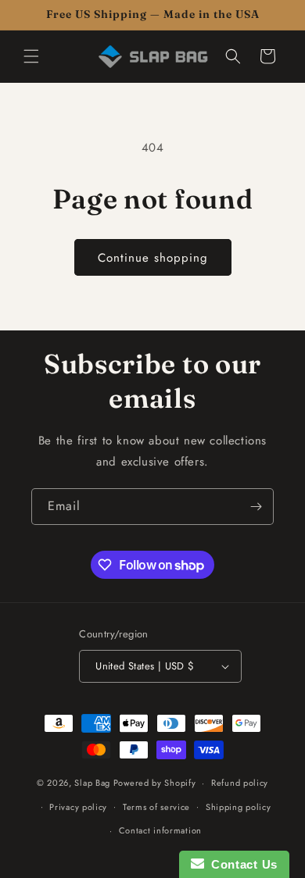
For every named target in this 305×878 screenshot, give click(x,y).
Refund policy (239, 782)
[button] (31, 56)
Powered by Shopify (154, 782)
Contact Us (241, 864)
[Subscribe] (256, 506)
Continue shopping (153, 257)
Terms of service (156, 807)
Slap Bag (92, 782)
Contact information (160, 830)
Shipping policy (238, 807)
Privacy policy (78, 807)
